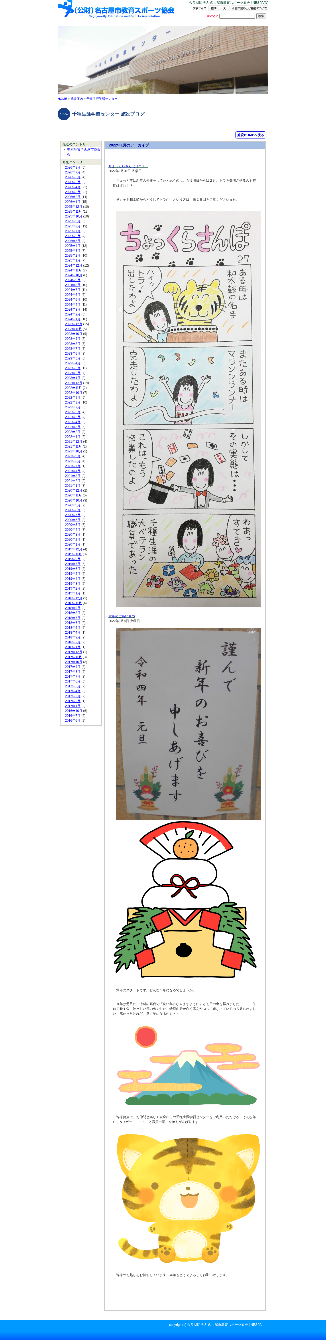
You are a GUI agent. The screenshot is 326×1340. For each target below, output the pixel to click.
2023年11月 (73, 329)
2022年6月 (73, 412)
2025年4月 (73, 246)
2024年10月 (73, 275)
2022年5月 (73, 417)
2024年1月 (73, 319)
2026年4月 (73, 187)
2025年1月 (73, 260)
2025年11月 (73, 211)
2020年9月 (73, 505)
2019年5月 (73, 573)
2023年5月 (73, 358)
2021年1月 (73, 485)
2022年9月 (73, 397)
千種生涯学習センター (102, 98)
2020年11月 (73, 495)
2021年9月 (73, 456)
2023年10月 (73, 334)
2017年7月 (73, 676)
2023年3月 (73, 368)
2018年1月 (73, 647)
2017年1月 (73, 706)
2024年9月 (73, 280)
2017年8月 (73, 671)
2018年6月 (73, 623)
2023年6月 (73, 353)
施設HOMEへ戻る (250, 135)
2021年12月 (73, 441)
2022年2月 (73, 432)
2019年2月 (73, 588)
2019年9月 (73, 559)
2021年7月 (73, 466)
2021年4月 (73, 471)
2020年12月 (73, 490)
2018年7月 (73, 618)
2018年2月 (73, 642)
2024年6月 (73, 294)
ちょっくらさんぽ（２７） (128, 166)
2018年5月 (73, 627)
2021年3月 (73, 476)
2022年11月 (73, 388)
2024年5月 (73, 299)
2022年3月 (73, 427)
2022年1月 (73, 436)
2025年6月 (73, 236)
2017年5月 (73, 686)
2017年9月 (73, 667)
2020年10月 (73, 500)
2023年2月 (73, 373)
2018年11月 (73, 603)
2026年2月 (73, 197)
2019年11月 (73, 554)
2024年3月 (73, 309)
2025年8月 (73, 226)
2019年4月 (73, 579)
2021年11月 (73, 446)
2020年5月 (73, 525)
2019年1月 (73, 593)
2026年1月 (73, 202)
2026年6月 (73, 177)
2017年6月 (73, 681)
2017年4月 (73, 691)
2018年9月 (73, 608)
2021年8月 (73, 461)
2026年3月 (73, 192)
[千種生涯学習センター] (116, 12)
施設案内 (77, 98)
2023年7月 (73, 348)
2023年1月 (73, 378)
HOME (62, 98)
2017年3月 (73, 696)
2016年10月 (73, 711)
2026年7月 (73, 172)
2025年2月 (73, 255)
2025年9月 (73, 221)
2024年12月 (73, 265)
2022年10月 (73, 392)
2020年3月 (73, 534)
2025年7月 (73, 231)
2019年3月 (73, 583)
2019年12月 (73, 549)
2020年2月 (73, 539)
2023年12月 (73, 324)
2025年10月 (73, 216)
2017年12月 (73, 652)
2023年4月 (73, 363)
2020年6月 (73, 520)
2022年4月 (73, 422)
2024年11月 (73, 270)
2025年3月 (73, 250)
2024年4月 (73, 304)
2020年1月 (73, 544)
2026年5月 (73, 182)
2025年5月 (73, 241)
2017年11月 (73, 657)
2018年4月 (73, 632)
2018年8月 (73, 613)
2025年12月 (73, 206)
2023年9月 (73, 338)
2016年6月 (73, 720)
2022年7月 (73, 407)
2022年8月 (73, 402)
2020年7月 (73, 515)
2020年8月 (73, 510)
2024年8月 (73, 285)
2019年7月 (73, 564)
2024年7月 (73, 290)
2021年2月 (73, 481)
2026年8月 (73, 167)
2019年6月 (73, 569)
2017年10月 (73, 662)
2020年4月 (73, 529)
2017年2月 (73, 701)
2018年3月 (73, 637)
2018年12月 (73, 598)
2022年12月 (73, 383)
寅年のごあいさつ (121, 616)
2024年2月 (73, 314)
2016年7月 (73, 715)
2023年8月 (73, 344)
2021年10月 (73, 451)
